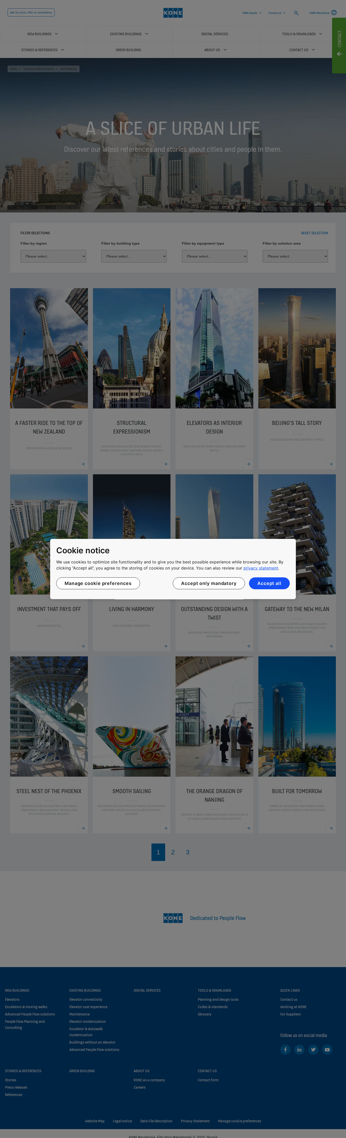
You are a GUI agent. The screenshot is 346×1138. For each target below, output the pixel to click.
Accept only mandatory (209, 583)
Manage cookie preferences (98, 583)
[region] (173, 569)
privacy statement (260, 568)
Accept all (269, 583)
